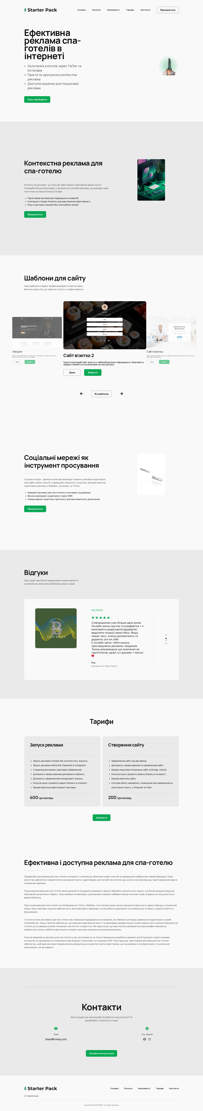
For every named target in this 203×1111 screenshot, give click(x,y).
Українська (32, 1096)
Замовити (101, 817)
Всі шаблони (102, 393)
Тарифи (130, 10)
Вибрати (30, 362)
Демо (17, 362)
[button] (81, 394)
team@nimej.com (56, 1039)
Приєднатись (168, 9)
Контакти (145, 10)
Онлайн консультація (101, 1053)
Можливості (113, 10)
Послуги (96, 10)
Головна (81, 10)
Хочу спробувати (37, 99)
